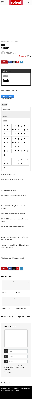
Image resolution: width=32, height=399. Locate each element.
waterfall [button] (5, 116)
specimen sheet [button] (7, 112)
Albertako (9, 52)
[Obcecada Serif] (23, 298)
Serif (12, 41)
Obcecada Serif (21, 309)
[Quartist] (9, 282)
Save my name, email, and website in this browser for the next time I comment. (15, 367)
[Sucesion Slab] (9, 298)
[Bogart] (23, 282)
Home (3, 41)
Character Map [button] (6, 109)
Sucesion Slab (6, 309)
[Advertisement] (16, 22)
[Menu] (2, 2)
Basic (7, 41)
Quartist (4, 292)
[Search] (29, 2)
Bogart (18, 292)
